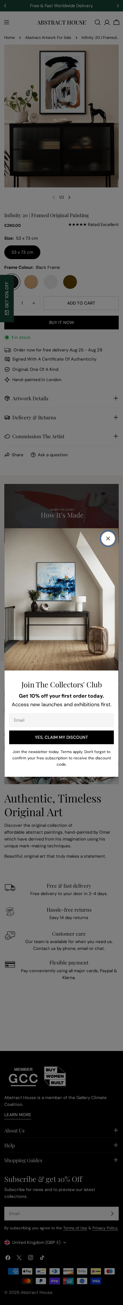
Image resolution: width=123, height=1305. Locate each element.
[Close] (108, 538)
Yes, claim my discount (61, 737)
